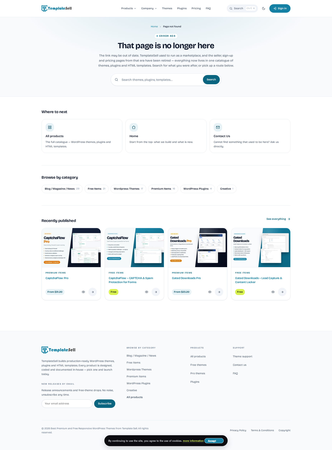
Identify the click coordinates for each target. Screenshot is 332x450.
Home (154, 26)
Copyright (284, 430)
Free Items (96, 188)
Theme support (242, 356)
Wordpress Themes (128, 188)
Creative (226, 188)
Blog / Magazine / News (62, 188)
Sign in (282, 8)
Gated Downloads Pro (186, 278)
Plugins (194, 381)
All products (135, 397)
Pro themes (197, 373)
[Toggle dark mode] (263, 8)
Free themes (198, 365)
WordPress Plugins (197, 188)
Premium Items (163, 188)
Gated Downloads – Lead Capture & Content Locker (258, 280)
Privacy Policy (238, 430)
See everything (276, 219)
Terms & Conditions (262, 430)
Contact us (239, 365)
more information (193, 440)
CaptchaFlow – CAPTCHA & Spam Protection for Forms (131, 280)
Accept (212, 440)
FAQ (235, 373)
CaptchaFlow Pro (57, 278)
